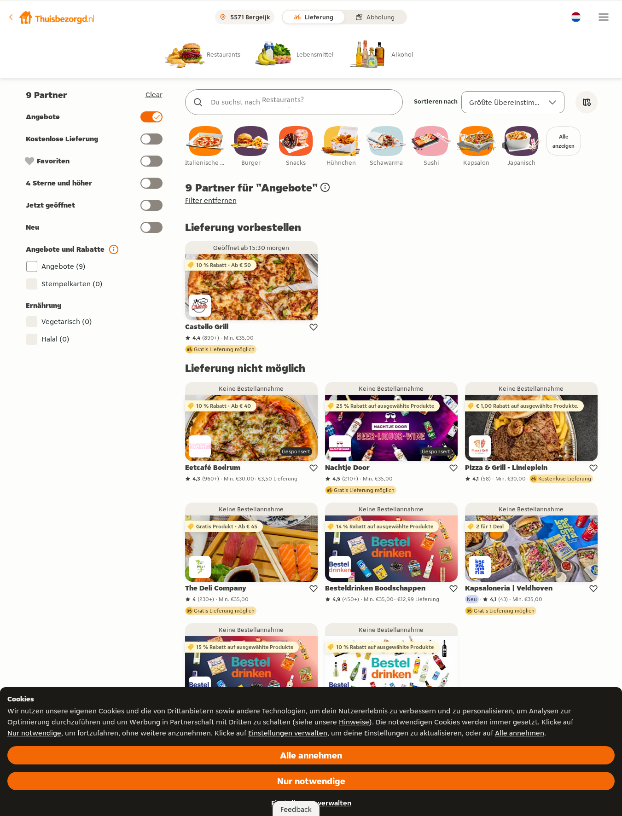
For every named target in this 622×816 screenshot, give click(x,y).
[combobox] (303, 102)
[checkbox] (206, 146)
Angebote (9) (63, 266)
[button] (51, 17)
